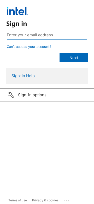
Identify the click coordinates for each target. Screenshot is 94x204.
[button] (47, 95)
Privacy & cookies (45, 200)
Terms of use (17, 200)
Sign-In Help (23, 75)
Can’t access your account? (29, 46)
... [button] (67, 199)
